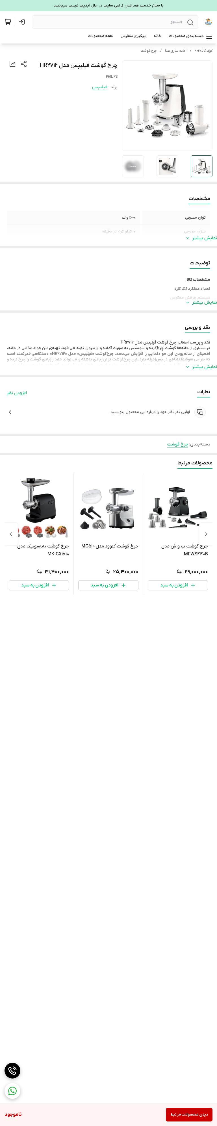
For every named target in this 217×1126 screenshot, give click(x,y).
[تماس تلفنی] (12, 1071)
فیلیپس (99, 87)
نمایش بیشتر (204, 238)
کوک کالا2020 (203, 51)
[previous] (206, 534)
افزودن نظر (17, 393)
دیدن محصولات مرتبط (189, 1114)
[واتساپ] (12, 1091)
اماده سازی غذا (175, 51)
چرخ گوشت (149, 51)
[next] (11, 534)
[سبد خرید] (8, 21)
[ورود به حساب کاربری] (22, 22)
